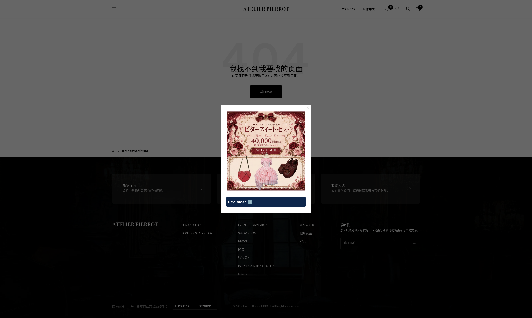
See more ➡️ (240, 201)
